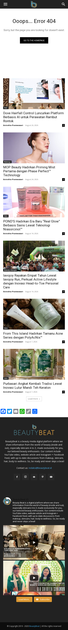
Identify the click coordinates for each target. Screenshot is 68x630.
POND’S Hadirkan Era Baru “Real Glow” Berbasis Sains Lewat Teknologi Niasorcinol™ (31, 225)
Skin (6, 216)
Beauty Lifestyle (10, 270)
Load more (33, 398)
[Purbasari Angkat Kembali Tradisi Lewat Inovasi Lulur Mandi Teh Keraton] (34, 364)
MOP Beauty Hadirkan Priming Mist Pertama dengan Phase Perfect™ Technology (29, 171)
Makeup (7, 162)
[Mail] (34, 477)
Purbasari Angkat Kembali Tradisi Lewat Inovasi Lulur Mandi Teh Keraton (32, 386)
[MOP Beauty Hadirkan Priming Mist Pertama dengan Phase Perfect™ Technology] (34, 147)
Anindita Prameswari (13, 125)
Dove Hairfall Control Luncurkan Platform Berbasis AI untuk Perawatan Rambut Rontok (33, 117)
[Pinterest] (42, 477)
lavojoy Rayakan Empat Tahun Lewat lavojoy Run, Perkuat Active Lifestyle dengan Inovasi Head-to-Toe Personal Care (31, 281)
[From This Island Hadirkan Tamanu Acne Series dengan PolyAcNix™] (34, 314)
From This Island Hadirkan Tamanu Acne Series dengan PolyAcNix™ (33, 335)
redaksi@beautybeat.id (40, 467)
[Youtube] (51, 477)
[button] (63, 4)
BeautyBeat (34, 626)
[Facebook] (17, 477)
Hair (5, 108)
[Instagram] (25, 477)
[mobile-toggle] (5, 4)
